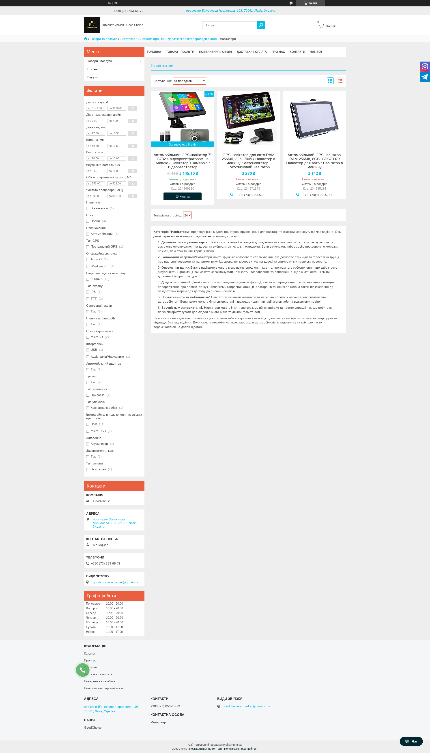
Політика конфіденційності (103, 688)
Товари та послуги (103, 39)
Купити (185, 196)
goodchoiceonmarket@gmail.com (116, 582)
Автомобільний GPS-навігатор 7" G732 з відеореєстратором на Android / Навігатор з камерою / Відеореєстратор (182, 161)
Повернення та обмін (99, 681)
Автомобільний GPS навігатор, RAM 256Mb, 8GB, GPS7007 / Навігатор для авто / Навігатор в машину (314, 161)
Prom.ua (236, 744)
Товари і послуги (180, 51)
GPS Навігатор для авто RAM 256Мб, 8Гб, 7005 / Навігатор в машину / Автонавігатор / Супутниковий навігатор (248, 161)
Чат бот (316, 51)
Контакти (297, 51)
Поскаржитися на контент (205, 748)
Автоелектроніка (152, 39)
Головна (154, 51)
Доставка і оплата (252, 51)
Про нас (278, 51)
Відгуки (92, 77)
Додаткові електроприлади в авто (192, 39)
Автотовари (128, 39)
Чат (414, 741)
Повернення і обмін (215, 51)
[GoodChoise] (92, 25)
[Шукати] (261, 25)
